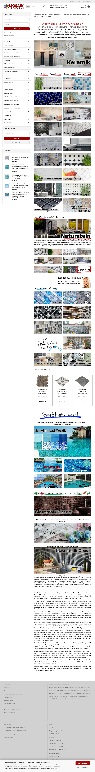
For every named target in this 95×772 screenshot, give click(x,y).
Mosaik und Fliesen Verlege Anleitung (14, 727)
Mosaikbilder (7, 115)
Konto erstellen (8, 33)
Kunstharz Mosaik (8, 93)
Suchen (16, 138)
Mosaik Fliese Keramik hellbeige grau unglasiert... (62, 391)
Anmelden (16, 28)
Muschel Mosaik (8, 86)
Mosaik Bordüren (8, 111)
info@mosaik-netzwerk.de (57, 749)
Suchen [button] (73, 1)
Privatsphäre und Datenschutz (12, 709)
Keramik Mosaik (8, 42)
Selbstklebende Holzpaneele (11, 104)
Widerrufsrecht (8, 697)
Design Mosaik (8, 122)
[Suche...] (44, 6)
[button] (79, 1)
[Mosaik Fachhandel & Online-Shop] (14, 6)
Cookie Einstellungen (9, 712)
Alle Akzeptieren (83, 763)
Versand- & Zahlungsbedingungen (13, 694)
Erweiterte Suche (17, 142)
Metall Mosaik (7, 75)
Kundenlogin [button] (87, 1)
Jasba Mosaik (7, 119)
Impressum (7, 687)
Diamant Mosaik (8, 89)
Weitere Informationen (83, 767)
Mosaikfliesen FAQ (10, 734)
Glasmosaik (7, 60)
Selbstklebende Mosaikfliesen (12, 97)
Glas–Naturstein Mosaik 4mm (12, 49)
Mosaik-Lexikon (9, 737)
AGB (5, 706)
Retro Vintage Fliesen (9, 67)
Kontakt (6, 691)
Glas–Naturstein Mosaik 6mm (12, 53)
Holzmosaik (7, 78)
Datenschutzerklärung (52, 768)
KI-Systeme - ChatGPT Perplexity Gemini (15, 730)
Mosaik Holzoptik (8, 82)
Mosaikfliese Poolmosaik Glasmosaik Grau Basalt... (82, 391)
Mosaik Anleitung (8, 700)
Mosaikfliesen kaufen (9, 703)
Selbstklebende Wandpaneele (12, 108)
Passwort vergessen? (9, 35)
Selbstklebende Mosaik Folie (11, 100)
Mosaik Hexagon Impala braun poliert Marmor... (42, 391)
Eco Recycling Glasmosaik (11, 71)
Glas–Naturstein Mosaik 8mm (12, 56)
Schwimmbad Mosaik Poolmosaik (13, 64)
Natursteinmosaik (8, 45)
